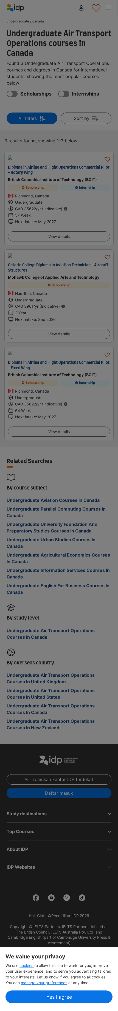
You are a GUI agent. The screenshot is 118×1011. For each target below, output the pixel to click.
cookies (26, 965)
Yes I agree (59, 997)
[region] (59, 979)
